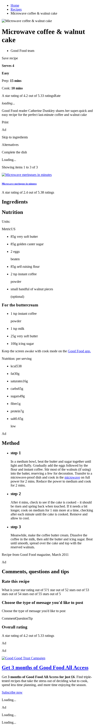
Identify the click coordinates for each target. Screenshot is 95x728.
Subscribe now (12, 692)
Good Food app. (79, 351)
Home (15, 5)
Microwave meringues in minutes (19, 183)
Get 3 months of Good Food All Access (45, 667)
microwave (72, 477)
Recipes (16, 9)
